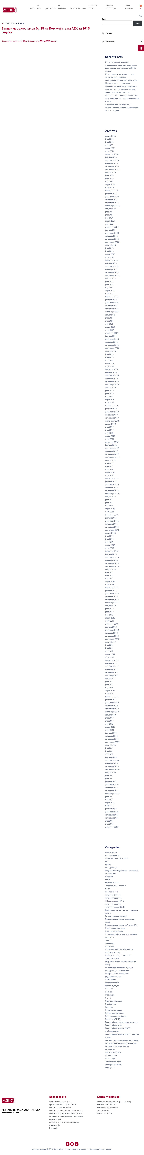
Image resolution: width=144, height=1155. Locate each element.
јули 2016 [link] (109, 500)
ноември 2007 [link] (111, 787)
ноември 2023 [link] (111, 236)
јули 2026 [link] (109, 139)
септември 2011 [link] (112, 675)
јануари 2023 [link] (111, 263)
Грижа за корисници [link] (110, 7)
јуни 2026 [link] (109, 142)
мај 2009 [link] (109, 754)
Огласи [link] (108, 998)
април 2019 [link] (110, 400)
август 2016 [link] (110, 497)
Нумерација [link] (110, 995)
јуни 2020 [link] (109, 357)
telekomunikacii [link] (111, 883)
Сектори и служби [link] (113, 1052)
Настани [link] (108, 992)
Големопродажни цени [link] (115, 928)
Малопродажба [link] (112, 983)
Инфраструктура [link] (112, 952)
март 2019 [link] (109, 403)
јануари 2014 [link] (111, 590)
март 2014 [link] (109, 584)
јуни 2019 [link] (109, 393)
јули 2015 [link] (109, 536)
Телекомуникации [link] (77, 8)
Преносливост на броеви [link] (116, 1016)
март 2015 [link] (109, 548)
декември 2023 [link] (112, 233)
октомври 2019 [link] (112, 381)
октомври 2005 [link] (112, 818)
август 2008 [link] (110, 772)
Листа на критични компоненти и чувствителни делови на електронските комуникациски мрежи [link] (121, 77)
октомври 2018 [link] (112, 418)
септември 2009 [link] (112, 742)
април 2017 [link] (110, 472)
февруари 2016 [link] (111, 515)
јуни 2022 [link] (109, 284)
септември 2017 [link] (112, 457)
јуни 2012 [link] (109, 648)
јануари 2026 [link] (111, 157)
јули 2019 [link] (109, 390)
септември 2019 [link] (112, 384)
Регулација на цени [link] (113, 1025)
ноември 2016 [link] (111, 487)
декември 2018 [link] (112, 412)
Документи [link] (50, 8)
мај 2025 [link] (109, 181)
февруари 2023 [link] (111, 260)
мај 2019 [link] (109, 397)
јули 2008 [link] (109, 775)
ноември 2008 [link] (111, 763)
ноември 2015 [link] (111, 524)
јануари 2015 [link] (111, 554)
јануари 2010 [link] (111, 733)
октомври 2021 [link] (112, 309)
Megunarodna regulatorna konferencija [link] (121, 870)
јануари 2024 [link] (111, 230)
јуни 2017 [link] (109, 466)
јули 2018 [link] (109, 427)
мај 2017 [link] (109, 469)
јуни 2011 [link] (109, 684)
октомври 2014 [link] (112, 563)
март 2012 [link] (109, 657)
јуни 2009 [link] (109, 751)
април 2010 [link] (110, 727)
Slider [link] (107, 880)
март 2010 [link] (109, 730)
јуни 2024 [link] (109, 215)
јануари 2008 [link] (111, 781)
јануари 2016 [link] (111, 518)
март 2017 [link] (109, 475)
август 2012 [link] (110, 642)
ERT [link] (106, 861)
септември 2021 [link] (112, 312)
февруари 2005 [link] (111, 827)
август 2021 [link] (110, 315)
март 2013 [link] (109, 621)
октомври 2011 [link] (112, 672)
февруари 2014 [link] (111, 587)
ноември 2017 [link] (111, 451)
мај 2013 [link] (109, 615)
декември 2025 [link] (112, 160)
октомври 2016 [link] (112, 490)
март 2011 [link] (109, 693)
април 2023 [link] (110, 254)
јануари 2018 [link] (111, 445)
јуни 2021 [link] (109, 321)
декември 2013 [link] (112, 593)
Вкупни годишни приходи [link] (116, 916)
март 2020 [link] (109, 366)
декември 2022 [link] (112, 266)
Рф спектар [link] (61, 7)
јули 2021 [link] (109, 318)
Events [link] (108, 864)
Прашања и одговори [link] (114, 1013)
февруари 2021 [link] (111, 333)
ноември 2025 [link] (111, 163)
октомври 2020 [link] (112, 345)
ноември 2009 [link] (111, 736)
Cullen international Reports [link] (116, 858)
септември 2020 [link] (112, 348)
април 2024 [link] (110, 221)
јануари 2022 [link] (111, 300)
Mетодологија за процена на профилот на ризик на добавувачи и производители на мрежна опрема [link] (121, 86)
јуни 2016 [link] (109, 503)
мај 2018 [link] (109, 433)
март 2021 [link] (109, 330)
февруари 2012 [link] (111, 660)
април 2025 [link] (110, 184)
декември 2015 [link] (112, 521)
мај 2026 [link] (109, 145)
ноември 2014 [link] (111, 560)
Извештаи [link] (109, 946)
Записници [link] (19, 23)
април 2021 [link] (110, 327)
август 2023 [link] (110, 245)
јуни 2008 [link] (109, 778)
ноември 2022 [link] (111, 269)
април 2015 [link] (110, 545)
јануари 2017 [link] (111, 481)
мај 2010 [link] (109, 724)
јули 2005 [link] (109, 821)
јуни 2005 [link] (109, 824)
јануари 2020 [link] (111, 372)
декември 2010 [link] (112, 703)
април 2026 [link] (110, 148)
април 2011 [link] (110, 690)
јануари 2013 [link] (111, 627)
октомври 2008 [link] (112, 766)
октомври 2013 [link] (112, 600)
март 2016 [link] (109, 512)
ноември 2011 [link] (111, 669)
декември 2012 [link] (112, 630)
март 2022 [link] (109, 293)
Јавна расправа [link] (112, 958)
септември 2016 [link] (112, 493)
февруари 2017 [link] (111, 478)
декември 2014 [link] (112, 557)
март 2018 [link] (109, 439)
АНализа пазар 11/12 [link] (114, 901)
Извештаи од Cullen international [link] (119, 949)
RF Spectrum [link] (110, 874)
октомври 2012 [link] (112, 636)
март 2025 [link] (109, 187)
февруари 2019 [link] (111, 406)
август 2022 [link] (110, 278)
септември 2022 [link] (112, 275)
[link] (141, 48)
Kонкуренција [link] (111, 867)
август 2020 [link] (110, 351)
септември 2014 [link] (112, 566)
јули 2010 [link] (109, 718)
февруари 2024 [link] (111, 227)
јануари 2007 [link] (111, 809)
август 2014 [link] (110, 569)
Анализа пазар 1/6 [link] (113, 898)
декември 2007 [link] (112, 784)
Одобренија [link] (110, 1004)
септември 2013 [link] (112, 603)
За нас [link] (38, 7)
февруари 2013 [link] (111, 624)
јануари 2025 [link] (111, 193)
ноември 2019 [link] (111, 378)
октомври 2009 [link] (112, 739)
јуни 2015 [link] (109, 539)
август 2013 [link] (110, 606)
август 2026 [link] (110, 136)
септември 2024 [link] (112, 206)
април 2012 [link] (110, 654)
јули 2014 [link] (109, 572)
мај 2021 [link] (109, 324)
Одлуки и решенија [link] (113, 1001)
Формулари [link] (110, 1067)
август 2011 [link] (110, 678)
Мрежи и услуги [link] (112, 986)
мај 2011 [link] (109, 687)
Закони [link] (108, 940)
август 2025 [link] (110, 172)
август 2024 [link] (110, 209)
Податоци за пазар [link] (113, 1010)
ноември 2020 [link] (111, 342)
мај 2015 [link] (109, 542)
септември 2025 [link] (112, 169)
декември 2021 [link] (112, 303)
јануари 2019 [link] (111, 409)
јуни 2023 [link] (109, 251)
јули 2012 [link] (109, 645)
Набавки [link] (109, 989)
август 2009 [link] (110, 745)
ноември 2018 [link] (111, 415)
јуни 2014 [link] (109, 575)
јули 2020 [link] (109, 354)
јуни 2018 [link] (109, 430)
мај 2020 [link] (109, 360)
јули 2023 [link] (109, 248)
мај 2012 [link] (109, 651)
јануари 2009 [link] (111, 757)
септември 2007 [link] (112, 793)
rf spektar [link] (109, 877)
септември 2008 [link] (112, 769)
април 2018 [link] (110, 436)
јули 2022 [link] (109, 281)
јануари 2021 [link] (111, 336)
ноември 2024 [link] (111, 200)
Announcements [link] (112, 855)
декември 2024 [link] (112, 197)
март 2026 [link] (109, 151)
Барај (104, 19)
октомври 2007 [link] (112, 790)
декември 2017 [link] (112, 448)
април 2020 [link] (110, 363)
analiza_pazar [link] (111, 852)
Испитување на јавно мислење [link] (118, 955)
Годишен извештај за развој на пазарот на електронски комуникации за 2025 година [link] (121, 107)
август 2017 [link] (110, 460)
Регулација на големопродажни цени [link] (121, 1022)
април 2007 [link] (110, 803)
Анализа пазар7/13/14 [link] (115, 907)
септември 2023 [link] (112, 242)
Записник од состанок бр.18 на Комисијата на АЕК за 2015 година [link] (29, 41)
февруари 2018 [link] (111, 442)
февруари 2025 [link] (111, 190)
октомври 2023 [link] (112, 239)
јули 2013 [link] (109, 609)
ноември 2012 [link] (111, 633)
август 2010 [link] (110, 715)
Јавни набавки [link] (128, 7)
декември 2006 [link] (112, 812)
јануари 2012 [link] (111, 663)
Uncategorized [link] (111, 892)
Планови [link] (109, 1007)
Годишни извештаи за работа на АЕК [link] (121, 925)
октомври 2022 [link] (112, 272)
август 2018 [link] (110, 424)
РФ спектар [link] (110, 1049)
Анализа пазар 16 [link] (113, 904)
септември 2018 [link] (112, 421)
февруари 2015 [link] (111, 551)
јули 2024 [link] (109, 212)
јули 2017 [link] (109, 463)
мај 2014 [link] (109, 578)
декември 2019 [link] (112, 375)
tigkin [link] (107, 889)
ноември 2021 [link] (111, 306)
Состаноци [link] (110, 1058)
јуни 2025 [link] (109, 178)
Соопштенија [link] (111, 1055)
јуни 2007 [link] (109, 797)
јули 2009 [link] (109, 748)
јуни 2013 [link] (109, 612)
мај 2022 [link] (109, 287)
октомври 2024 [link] (112, 203)
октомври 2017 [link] (112, 454)
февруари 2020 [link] (111, 369)
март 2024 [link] (109, 224)
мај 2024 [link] (109, 218)
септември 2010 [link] (112, 712)
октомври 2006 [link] (112, 815)
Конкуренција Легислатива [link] (117, 970)
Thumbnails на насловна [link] (115, 886)
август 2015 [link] (110, 533)
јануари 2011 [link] (111, 700)
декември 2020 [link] (112, 339)
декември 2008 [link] (112, 760)
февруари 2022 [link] (111, 297)
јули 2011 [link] (109, 681)
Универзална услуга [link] (114, 1064)
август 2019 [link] (110, 387)
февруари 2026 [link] (111, 154)
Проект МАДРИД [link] (112, 1019)
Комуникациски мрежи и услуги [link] (119, 967)
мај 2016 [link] (109, 506)
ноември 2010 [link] (111, 706)
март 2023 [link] (109, 257)
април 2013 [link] (110, 618)
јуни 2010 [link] (109, 721)
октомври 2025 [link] (112, 166)
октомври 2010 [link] (112, 709)
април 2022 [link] (110, 290)
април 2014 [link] (110, 581)
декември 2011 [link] (112, 666)
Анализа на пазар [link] (93, 7)
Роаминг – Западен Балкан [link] (117, 1046)
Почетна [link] (31, 8)
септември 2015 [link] (112, 530)
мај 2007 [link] (109, 800)
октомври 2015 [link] (112, 527)
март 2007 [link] (109, 806)
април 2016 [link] (110, 509)
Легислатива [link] (110, 980)
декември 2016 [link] (112, 484)
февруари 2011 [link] (111, 697)
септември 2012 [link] (112, 639)
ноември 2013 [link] (111, 597)
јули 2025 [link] (109, 175)
